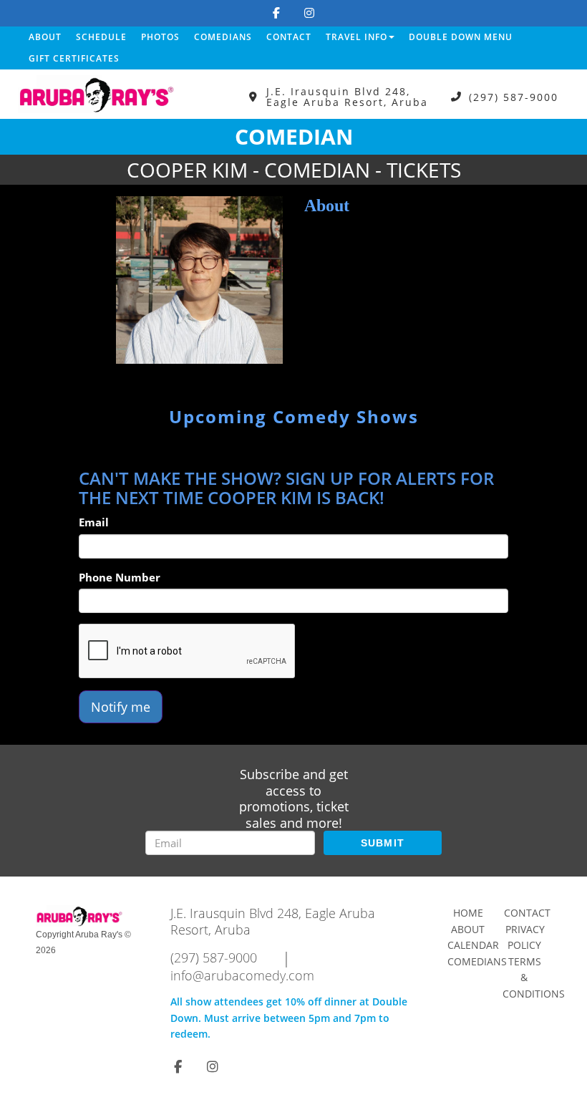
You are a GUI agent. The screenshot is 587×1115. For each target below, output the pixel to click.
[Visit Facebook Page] (276, 13)
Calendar (473, 945)
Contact (288, 37)
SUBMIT (383, 843)
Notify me (120, 706)
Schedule (101, 37)
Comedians (223, 37)
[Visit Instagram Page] (309, 13)
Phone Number (119, 577)
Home (468, 912)
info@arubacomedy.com (242, 975)
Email (94, 522)
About (45, 37)
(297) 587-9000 (513, 97)
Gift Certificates (74, 58)
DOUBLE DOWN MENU (461, 37)
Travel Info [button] (356, 37)
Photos (160, 37)
